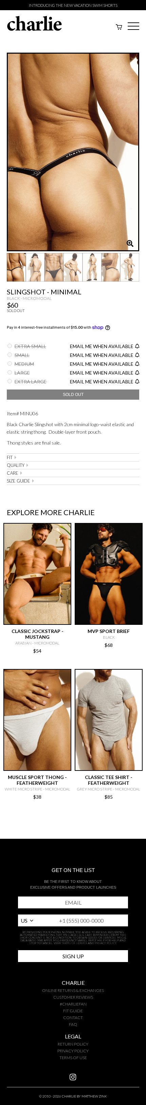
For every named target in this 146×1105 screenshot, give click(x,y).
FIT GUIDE (73, 1010)
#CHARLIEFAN (73, 1004)
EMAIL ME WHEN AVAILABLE (101, 346)
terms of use (73, 1057)
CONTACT (73, 1017)
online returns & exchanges (73, 990)
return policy (73, 1044)
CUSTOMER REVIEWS (73, 997)
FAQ (73, 1024)
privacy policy (73, 1050)
